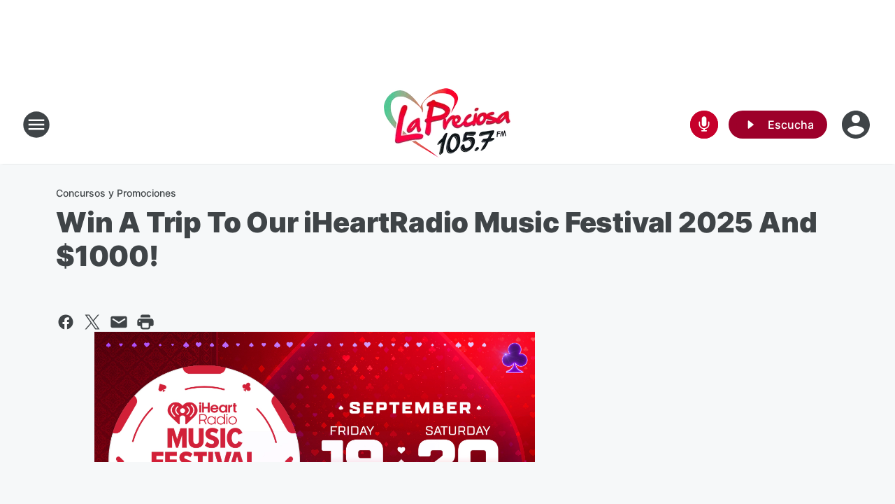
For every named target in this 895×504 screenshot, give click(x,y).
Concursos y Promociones (116, 193)
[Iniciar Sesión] (857, 125)
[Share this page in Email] (119, 322)
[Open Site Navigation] (36, 125)
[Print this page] (145, 322)
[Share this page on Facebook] (66, 322)
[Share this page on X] (92, 322)
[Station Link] (447, 124)
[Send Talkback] (704, 125)
